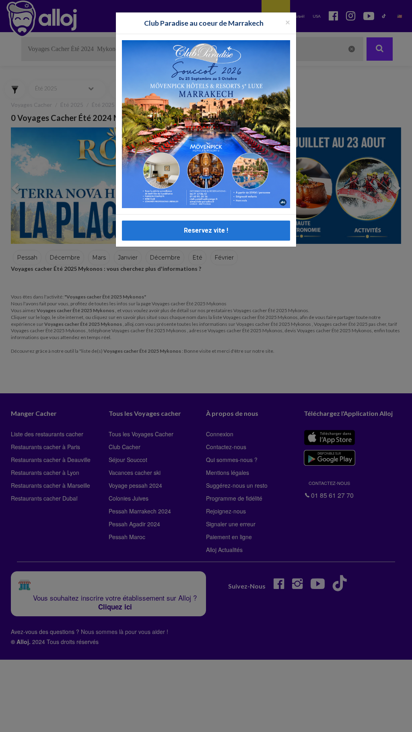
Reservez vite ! (206, 230)
